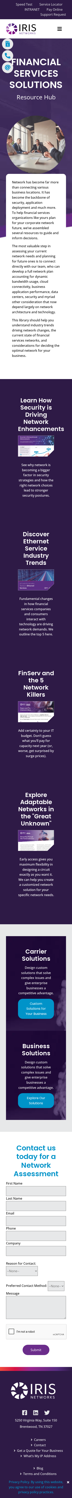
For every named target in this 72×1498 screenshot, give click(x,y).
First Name (14, 1183)
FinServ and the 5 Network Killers (36, 684)
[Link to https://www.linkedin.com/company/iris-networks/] (35, 1413)
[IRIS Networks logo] (21, 25)
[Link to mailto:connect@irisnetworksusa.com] (7, 67)
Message (12, 1293)
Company (13, 1243)
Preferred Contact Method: (26, 1285)
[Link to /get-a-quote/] (7, 44)
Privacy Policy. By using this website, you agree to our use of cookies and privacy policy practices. (36, 1487)
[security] (36, 437)
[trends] (36, 571)
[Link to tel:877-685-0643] (7, 55)
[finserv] (36, 703)
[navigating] (36, 831)
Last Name (14, 1198)
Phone (11, 1228)
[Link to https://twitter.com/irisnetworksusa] (47, 1413)
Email (10, 1213)
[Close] (68, 1482)
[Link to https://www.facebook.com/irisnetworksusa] (24, 1413)
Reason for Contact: (21, 1263)
